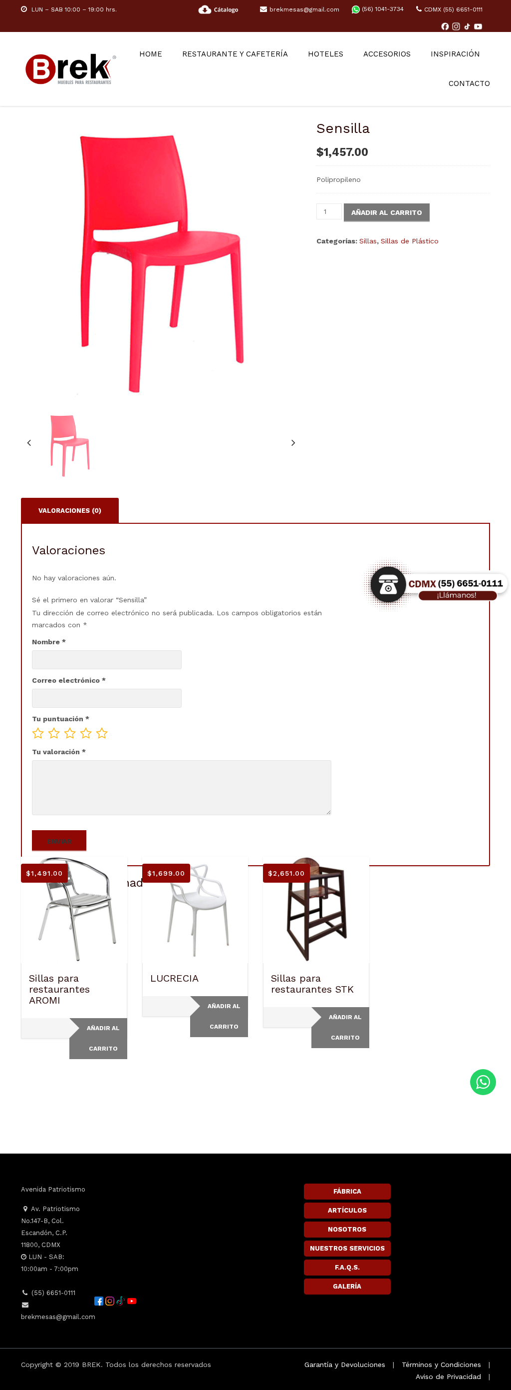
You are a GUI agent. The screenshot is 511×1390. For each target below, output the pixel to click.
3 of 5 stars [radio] (70, 733)
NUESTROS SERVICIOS (347, 1248)
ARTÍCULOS (347, 1210)
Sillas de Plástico (410, 241)
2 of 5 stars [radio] (54, 733)
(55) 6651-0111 (52, 1293)
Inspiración (455, 53)
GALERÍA (347, 1286)
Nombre (49, 642)
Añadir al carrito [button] (103, 1038)
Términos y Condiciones (441, 1365)
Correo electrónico (69, 680)
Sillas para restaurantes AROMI (59, 989)
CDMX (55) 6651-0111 (453, 9)
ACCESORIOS (387, 53)
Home (150, 53)
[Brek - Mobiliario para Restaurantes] (71, 67)
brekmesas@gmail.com (304, 9)
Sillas (368, 241)
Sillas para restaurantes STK (312, 983)
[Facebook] (446, 25)
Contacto (469, 83)
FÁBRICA (347, 1191)
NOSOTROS (347, 1229)
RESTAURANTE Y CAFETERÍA (235, 53)
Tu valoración (59, 752)
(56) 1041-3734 (382, 8)
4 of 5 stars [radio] (86, 733)
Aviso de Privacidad (448, 1377)
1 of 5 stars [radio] (38, 733)
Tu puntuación (60, 719)
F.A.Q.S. (347, 1267)
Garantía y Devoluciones (344, 1365)
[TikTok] (468, 25)
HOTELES (325, 53)
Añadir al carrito (386, 212)
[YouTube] (478, 25)
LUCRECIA (174, 978)
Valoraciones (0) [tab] (69, 510)
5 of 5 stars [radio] (102, 733)
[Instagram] (457, 25)
